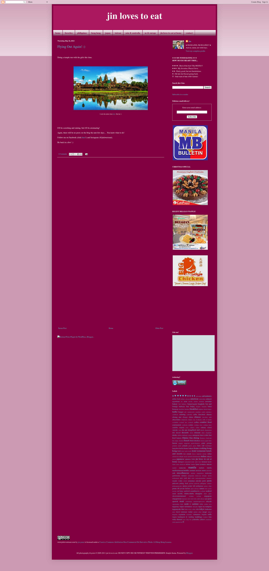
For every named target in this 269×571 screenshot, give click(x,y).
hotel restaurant (199, 450)
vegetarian (181, 514)
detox (191, 433)
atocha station (193, 401)
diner (203, 433)
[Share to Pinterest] (81, 154)
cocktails (190, 422)
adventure (199, 396)
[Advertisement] (110, 319)
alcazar (187, 399)
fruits (210, 441)
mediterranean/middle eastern (183, 470)
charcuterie (201, 414)
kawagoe (181, 462)
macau (209, 464)
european (196, 435)
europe (190, 435)
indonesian (175, 456)
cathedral (189, 414)
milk (173, 473)
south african (200, 499)
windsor (205, 517)
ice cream (187, 453)
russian (174, 491)
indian (209, 454)
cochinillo (175, 422)
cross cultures (189, 427)
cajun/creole (191, 412)
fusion (174, 443)
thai (182, 509)
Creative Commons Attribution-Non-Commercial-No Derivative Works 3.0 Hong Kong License (135, 542)
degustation (208, 430)
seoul (174, 493)
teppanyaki (176, 509)
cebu (195, 414)
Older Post (159, 328)
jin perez (81, 542)
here (114, 114)
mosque (204, 476)
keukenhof (188, 462)
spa (206, 499)
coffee (196, 422)
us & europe (150, 32)
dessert (178, 433)
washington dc (182, 517)
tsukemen (184, 512)
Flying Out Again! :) (71, 46)
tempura (208, 506)
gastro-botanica (195, 443)
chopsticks (184, 420)
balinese (184, 404)
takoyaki (195, 507)
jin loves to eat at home (170, 32)
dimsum (197, 432)
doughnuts (209, 433)
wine (210, 517)
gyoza (194, 446)
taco (210, 504)
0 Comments (63, 154)
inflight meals (183, 456)
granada (184, 446)
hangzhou (175, 448)
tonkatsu (208, 509)
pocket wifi (191, 486)
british (205, 409)
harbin (181, 448)
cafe (185, 412)
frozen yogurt (204, 441)
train (173, 512)
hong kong (96, 32)
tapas (200, 506)
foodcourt (209, 438)
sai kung (180, 491)
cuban (197, 427)
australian (208, 401)
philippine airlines (206, 483)
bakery (175, 404)
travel (178, 512)
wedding (191, 517)
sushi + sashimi (191, 503)
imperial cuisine (202, 454)
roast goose (208, 489)
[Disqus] (110, 198)
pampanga (191, 481)
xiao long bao (187, 519)
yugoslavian (178, 522)
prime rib (175, 488)
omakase (209, 478)
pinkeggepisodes (177, 486)
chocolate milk (207, 417)
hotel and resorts (186, 451)
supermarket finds (177, 504)
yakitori (202, 519)
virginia (204, 514)
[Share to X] (75, 154)
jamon (174, 459)
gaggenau (187, 443)
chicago (185, 417)
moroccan (198, 476)
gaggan (180, 443)
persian (191, 483)
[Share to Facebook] (78, 154)
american (194, 398)
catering (182, 414)
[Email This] (70, 154)
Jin (190, 41)
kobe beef (198, 462)
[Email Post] (86, 154)
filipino (185, 437)
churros (190, 420)
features (179, 438)
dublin (179, 435)
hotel (179, 451)
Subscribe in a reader (180, 94)
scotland (202, 491)
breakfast (194, 408)
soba (195, 499)
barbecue (182, 406)
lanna (174, 464)
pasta (209, 480)
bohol (210, 406)
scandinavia (195, 491)
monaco (184, 476)
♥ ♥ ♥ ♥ (191, 395)
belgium (204, 406)
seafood (209, 491)
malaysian (182, 468)
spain (209, 498)
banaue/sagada (192, 404)
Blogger (189, 553)
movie (210, 476)
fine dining (194, 437)
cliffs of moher (207, 420)
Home (111, 328)
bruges (210, 409)
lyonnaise (203, 464)
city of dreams (197, 420)
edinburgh (184, 435)
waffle (210, 514)
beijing (192, 406)
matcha (209, 468)
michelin (209, 470)
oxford (185, 481)
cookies (190, 425)
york (173, 522)
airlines (183, 399)
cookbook (184, 425)
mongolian (191, 476)
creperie (181, 427)
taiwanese (188, 506)
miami (204, 470)
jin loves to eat (134, 15)
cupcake (175, 430)
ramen (202, 488)
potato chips (208, 486)
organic (174, 481)
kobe (192, 462)
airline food (176, 399)
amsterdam (202, 399)
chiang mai (176, 417)
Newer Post (62, 328)
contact (189, 32)
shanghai (198, 493)
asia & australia (133, 32)
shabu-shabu (189, 493)
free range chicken (177, 441)
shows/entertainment (179, 496)
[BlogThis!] (73, 154)
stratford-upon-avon (199, 501)
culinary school (206, 427)
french (186, 440)
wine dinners (177, 519)
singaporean (177, 498)
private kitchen (185, 488)
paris (204, 480)
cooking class (198, 425)
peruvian (196, 483)
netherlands (175, 478)
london (193, 464)
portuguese (199, 486)
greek (190, 446)
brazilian (181, 409)
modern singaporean (197, 473)
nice (189, 478)
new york (183, 478)
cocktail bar (183, 422)
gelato (203, 443)
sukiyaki (209, 501)
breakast (187, 409)
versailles (189, 514)
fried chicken (195, 440)
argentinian (176, 401)
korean (204, 461)
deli (173, 433)
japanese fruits (190, 459)
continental (176, 425)
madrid (174, 468)
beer (187, 406)
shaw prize (208, 494)
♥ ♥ (176, 396)
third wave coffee (190, 509)
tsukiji (190, 512)
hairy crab (200, 446)
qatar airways (195, 489)
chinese (197, 416)
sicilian (199, 496)
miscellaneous (183, 472)
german (209, 443)
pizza (185, 486)
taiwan (118, 32)
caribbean (175, 414)
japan (107, 32)
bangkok (201, 404)
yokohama (209, 519)
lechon (188, 464)
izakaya (209, 456)
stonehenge (188, 501)
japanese (180, 458)
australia (201, 401)
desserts (185, 432)
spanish (175, 501)
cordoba (175, 427)
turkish (195, 512)
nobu (193, 478)
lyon (197, 464)
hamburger (208, 446)
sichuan (191, 496)
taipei (182, 506)
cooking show (207, 425)
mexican (198, 470)
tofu (197, 509)
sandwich (187, 491)
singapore (208, 496)
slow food (190, 499)
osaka (180, 481)
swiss (201, 504)
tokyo (201, 509)
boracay (175, 409)
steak (181, 501)
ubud (200, 512)
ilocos (194, 454)
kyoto (210, 462)
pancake (198, 481)
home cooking (200, 448)
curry (179, 430)
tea (204, 506)
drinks (174, 435)
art (181, 401)
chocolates (176, 419)
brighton (200, 409)
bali (179, 404)
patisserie (175, 483)
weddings (198, 517)
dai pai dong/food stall (191, 430)
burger (180, 412)
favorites (69, 32)
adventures (207, 395)
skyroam (184, 499)
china (191, 417)
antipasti (209, 399)
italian (203, 456)
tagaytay (175, 506)
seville (180, 493)
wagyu (174, 517)
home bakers (188, 448)
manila (192, 467)
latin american (180, 464)
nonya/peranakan (200, 478)
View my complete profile (195, 51)
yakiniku (195, 519)
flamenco (202, 438)
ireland (190, 456)
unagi (204, 512)
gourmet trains (176, 446)
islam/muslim (196, 456)
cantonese (209, 412)
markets (201, 468)
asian (185, 401)
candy (203, 412)
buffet (174, 411)
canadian (198, 412)
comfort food (206, 422)
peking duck (183, 483)
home (57, 32)
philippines (82, 32)
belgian (198, 406)
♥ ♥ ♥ (183, 396)
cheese (209, 414)
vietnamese (196, 514)
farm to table (204, 435)
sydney (206, 504)
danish (202, 430)
